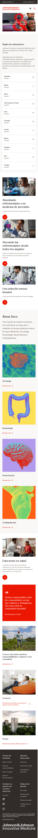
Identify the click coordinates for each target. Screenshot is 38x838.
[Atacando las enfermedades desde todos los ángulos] (19, 229)
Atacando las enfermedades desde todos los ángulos (15, 245)
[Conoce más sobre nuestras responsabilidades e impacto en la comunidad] (19, 638)
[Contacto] (19, 682)
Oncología (6, 381)
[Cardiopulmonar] (19, 502)
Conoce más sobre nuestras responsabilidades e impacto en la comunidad (17, 656)
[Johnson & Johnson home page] (11, 8)
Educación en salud (14, 561)
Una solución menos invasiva (14, 290)
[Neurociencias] (19, 455)
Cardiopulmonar (9, 522)
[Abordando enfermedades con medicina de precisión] (19, 186)
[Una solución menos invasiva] (19, 275)
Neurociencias (8, 475)
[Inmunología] (19, 408)
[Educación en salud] (19, 547)
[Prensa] (19, 723)
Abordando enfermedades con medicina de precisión (15, 203)
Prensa (5, 739)
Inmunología (7, 428)
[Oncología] (19, 360)
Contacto (6, 698)
